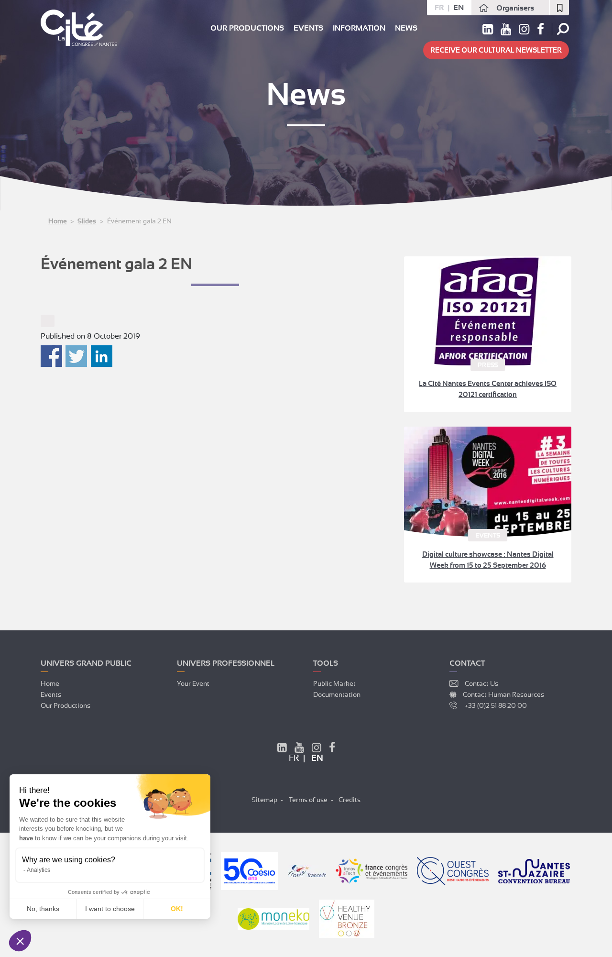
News (406, 28)
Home (57, 221)
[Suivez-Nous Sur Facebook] (332, 749)
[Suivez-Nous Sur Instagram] (316, 749)
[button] (20, 940)
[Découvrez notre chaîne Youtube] (506, 31)
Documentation (337, 694)
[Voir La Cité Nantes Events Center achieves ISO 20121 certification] (487, 311)
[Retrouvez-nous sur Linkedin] (487, 31)
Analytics (38, 870)
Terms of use (308, 799)
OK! (177, 909)
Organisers (515, 8)
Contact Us (481, 683)
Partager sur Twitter (76, 356)
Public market (334, 683)
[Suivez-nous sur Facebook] (540, 31)
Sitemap (264, 799)
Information (359, 28)
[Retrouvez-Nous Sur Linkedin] (282, 749)
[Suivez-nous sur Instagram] (524, 31)
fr (439, 7)
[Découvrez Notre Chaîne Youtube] (299, 749)
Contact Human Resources (503, 694)
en (458, 7)
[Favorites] (559, 7)
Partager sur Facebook (51, 356)
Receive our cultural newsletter (496, 50)
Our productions (247, 28)
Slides (86, 221)
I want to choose (110, 909)
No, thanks (43, 909)
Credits (350, 799)
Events (308, 28)
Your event (193, 683)
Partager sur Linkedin (101, 356)
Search (563, 29)
